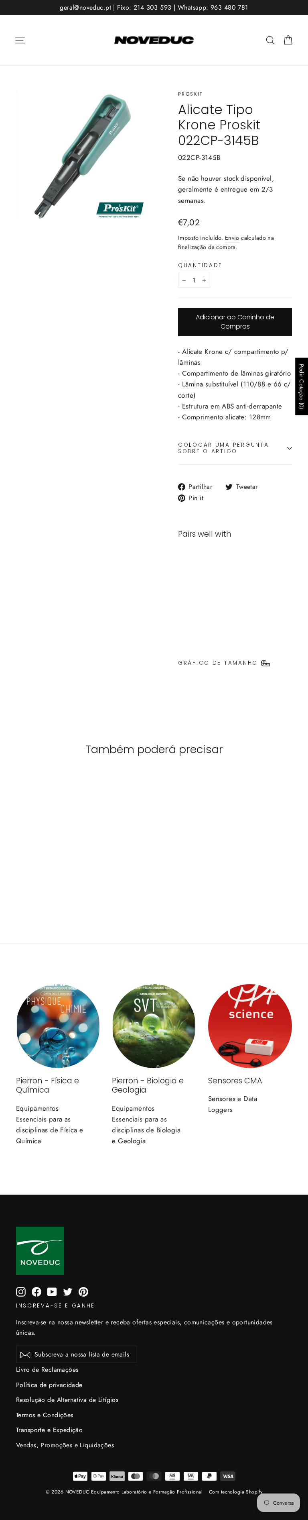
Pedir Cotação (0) (302, 386)
